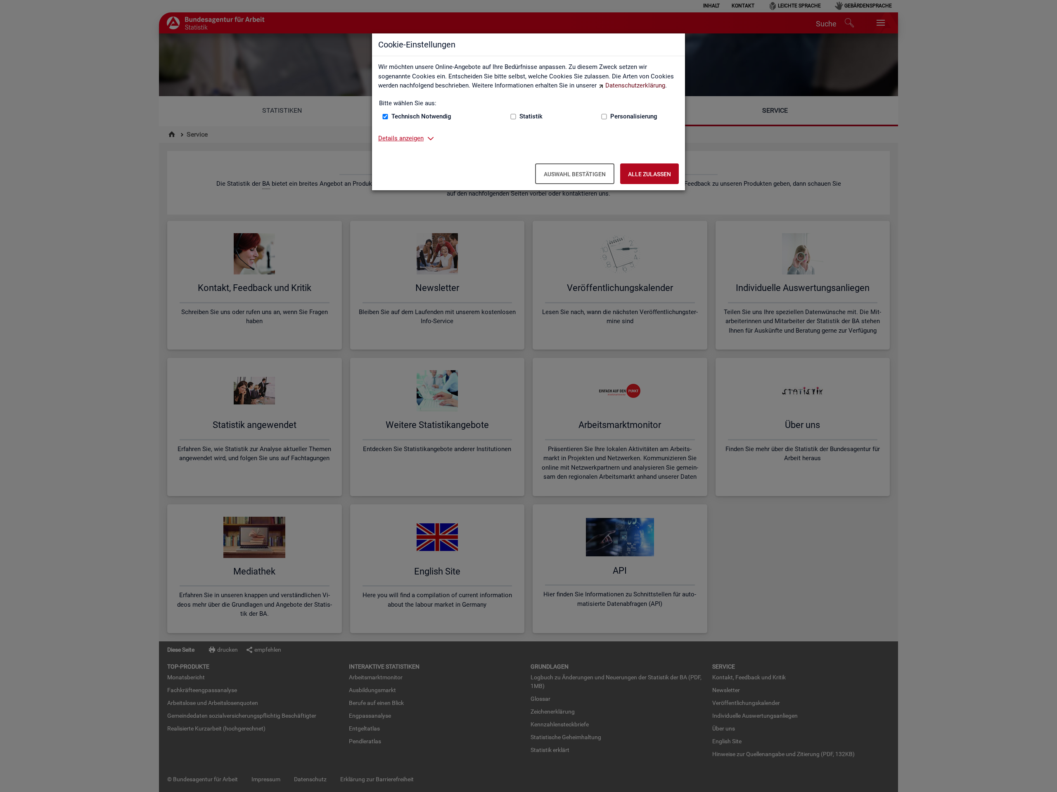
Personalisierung (633, 116)
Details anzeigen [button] (401, 138)
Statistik (531, 116)
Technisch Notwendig (421, 116)
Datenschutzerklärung (635, 85)
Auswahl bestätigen (575, 174)
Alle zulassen (649, 174)
